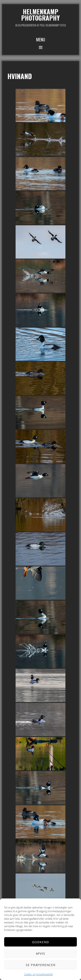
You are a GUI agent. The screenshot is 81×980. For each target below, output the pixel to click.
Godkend (40, 942)
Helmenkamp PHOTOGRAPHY (40, 14)
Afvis (40, 953)
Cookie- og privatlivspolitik (38, 974)
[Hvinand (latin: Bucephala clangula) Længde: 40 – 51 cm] (40, 105)
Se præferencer (40, 965)
